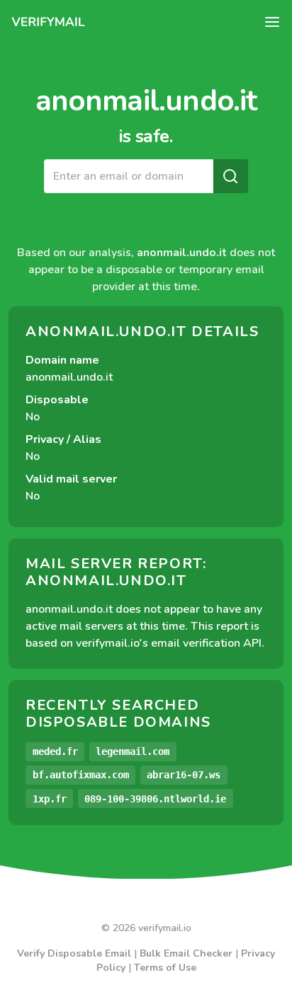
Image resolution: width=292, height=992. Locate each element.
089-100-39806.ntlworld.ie (155, 798)
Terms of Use (165, 967)
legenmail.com (132, 751)
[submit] (230, 176)
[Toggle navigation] (272, 21)
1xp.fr (50, 798)
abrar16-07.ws (183, 774)
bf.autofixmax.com (81, 774)
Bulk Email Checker (186, 953)
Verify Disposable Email (74, 953)
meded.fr (55, 751)
